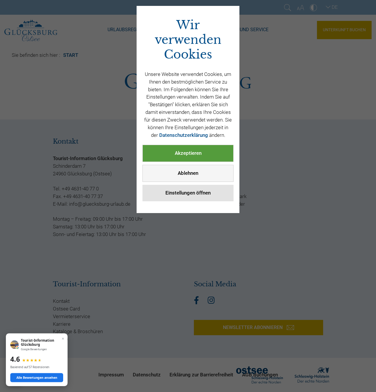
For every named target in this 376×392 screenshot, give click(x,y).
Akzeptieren (188, 153)
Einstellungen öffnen (188, 193)
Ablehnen (188, 173)
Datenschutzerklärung (183, 135)
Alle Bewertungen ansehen (36, 378)
